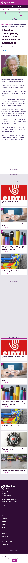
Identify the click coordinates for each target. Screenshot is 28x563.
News (2, 6)
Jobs (3, 530)
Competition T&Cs (7, 542)
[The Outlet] (14, 18)
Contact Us (5, 536)
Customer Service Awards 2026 (19, 14)
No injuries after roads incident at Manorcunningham (10, 271)
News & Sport (8, 24)
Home (2, 24)
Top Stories (8, 46)
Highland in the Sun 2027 (21, 17)
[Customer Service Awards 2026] (19, 13)
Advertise (5, 533)
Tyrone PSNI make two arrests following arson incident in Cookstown (13, 448)
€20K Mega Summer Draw (7, 17)
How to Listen (6, 539)
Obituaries (13, 6)
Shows (4, 524)
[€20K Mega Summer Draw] (7, 15)
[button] (2, 50)
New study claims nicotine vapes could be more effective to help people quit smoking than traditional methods (13, 248)
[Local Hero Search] (5, 13)
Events (4, 521)
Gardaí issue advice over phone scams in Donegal (12, 224)
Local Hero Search (5, 14)
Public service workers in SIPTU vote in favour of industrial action (13, 202)
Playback (20, 6)
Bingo (3, 527)
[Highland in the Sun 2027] (21, 15)
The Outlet (14, 19)
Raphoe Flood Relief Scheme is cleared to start (14, 470)
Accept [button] (14, 560)
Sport (7, 6)
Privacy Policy (6, 544)
